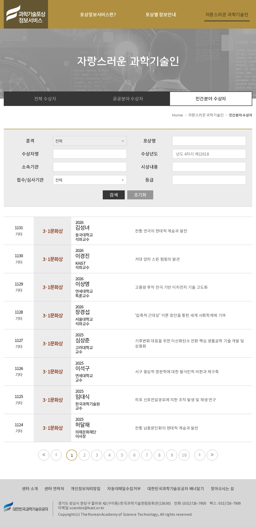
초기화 (140, 194)
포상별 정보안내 (161, 14)
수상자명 (30, 153)
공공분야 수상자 (128, 98)
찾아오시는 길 (222, 488)
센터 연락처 (54, 488)
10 (184, 455)
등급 (149, 179)
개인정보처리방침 (85, 488)
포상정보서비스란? (98, 14)
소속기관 (30, 166)
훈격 (30, 140)
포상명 (149, 140)
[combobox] (90, 141)
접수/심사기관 (30, 179)
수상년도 (149, 153)
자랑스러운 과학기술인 (227, 14)
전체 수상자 (45, 98)
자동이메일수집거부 (124, 488)
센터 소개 (30, 488)
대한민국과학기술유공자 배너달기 (175, 488)
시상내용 (149, 166)
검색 (114, 194)
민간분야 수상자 (211, 98)
